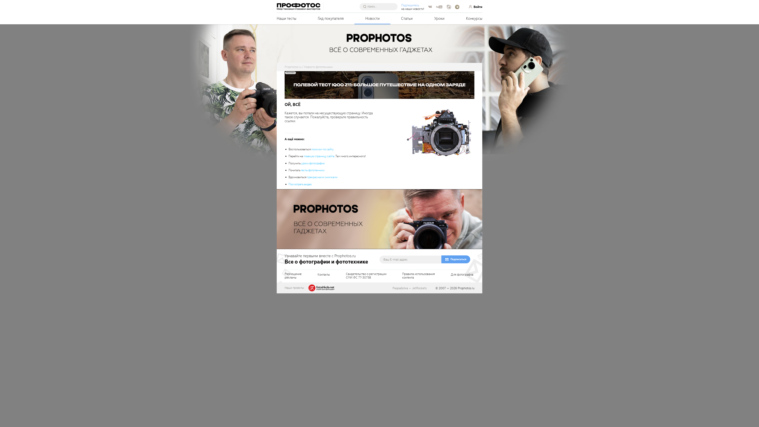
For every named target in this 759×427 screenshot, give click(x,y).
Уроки (439, 18)
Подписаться (458, 259)
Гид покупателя (331, 18)
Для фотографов (462, 275)
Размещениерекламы (293, 276)
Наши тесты (286, 18)
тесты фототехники (313, 170)
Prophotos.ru (466, 288)
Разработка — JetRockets (410, 288)
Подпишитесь (410, 5)
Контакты (324, 275)
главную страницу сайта (319, 156)
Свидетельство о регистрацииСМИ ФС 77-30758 (366, 276)
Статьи (407, 18)
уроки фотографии (313, 163)
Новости (372, 18)
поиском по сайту (322, 149)
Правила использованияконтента (418, 276)
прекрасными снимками (322, 177)
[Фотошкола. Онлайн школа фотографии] (321, 288)
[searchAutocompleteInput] (379, 6)
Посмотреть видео (300, 184)
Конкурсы (474, 18)
